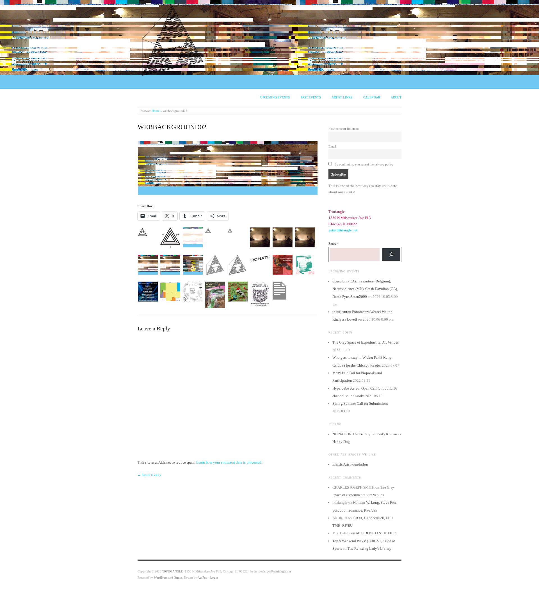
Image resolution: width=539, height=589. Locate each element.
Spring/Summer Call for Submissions (360, 403)
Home (155, 110)
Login (214, 577)
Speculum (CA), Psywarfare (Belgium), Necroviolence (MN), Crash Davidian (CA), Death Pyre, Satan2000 (365, 289)
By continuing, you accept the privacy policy (363, 164)
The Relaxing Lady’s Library (369, 548)
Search (333, 243)
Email (332, 146)
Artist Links (342, 97)
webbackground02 (172, 127)
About (396, 97)
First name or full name (343, 128)
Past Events (311, 97)
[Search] (391, 254)
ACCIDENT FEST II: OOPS (376, 533)
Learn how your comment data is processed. (229, 462)
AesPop (202, 577)
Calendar (371, 97)
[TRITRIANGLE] (173, 39)
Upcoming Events (275, 97)
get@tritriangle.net (342, 230)
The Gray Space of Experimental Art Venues (365, 342)
